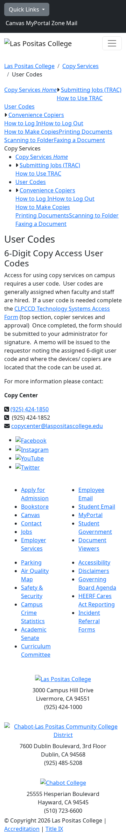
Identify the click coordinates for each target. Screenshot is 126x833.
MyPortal (37, 23)
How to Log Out (62, 123)
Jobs (26, 532)
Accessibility (94, 562)
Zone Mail (63, 23)
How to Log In (22, 123)
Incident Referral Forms (89, 621)
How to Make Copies (31, 131)
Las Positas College (29, 66)
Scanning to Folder (29, 140)
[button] (58, 90)
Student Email (96, 506)
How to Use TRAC (80, 98)
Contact (31, 523)
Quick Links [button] (25, 9)
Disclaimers (93, 571)
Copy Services (80, 66)
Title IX (54, 829)
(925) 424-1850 (29, 409)
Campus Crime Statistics (33, 612)
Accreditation (22, 829)
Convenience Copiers (36, 115)
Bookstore (35, 506)
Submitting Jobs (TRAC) (91, 90)
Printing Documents (85, 131)
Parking (31, 562)
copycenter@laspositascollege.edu (57, 426)
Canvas (14, 23)
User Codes (19, 106)
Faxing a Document (79, 140)
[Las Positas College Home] (38, 43)
